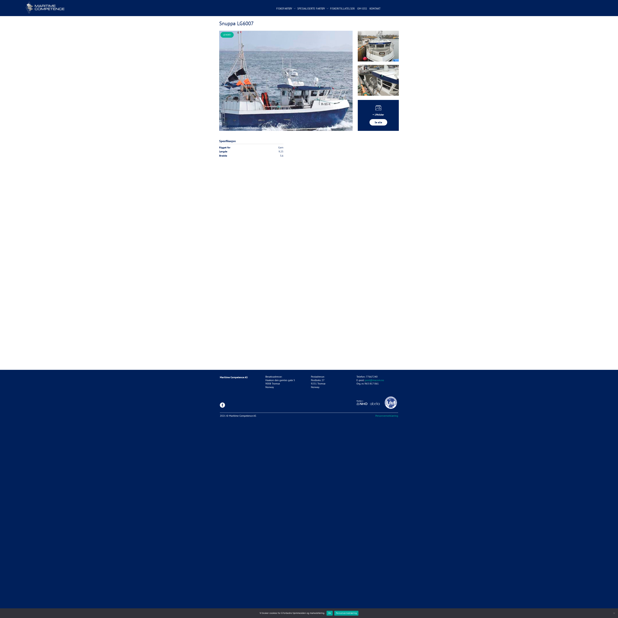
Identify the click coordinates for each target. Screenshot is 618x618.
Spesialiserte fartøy (311, 8)
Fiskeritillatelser (342, 8)
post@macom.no (374, 380)
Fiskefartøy (284, 8)
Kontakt (375, 8)
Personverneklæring (346, 613)
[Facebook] (222, 405)
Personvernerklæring (386, 415)
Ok (329, 613)
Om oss (362, 8)
